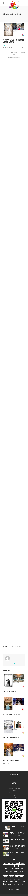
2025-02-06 (6, 763)
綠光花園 (11, 881)
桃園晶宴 (18, 879)
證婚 (18, 884)
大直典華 (17, 868)
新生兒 (16, 876)
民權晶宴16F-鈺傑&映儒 (9, 691)
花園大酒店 (23, 881)
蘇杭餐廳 (10, 884)
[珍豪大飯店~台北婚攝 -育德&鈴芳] (7, 658)
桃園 (14, 879)
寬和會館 (16, 871)
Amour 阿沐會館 (7, 863)
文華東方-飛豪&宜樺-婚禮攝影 (11, 737)
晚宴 (4, 879)
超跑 (22, 884)
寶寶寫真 (21, 871)
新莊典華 (22, 876)
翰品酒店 (16, 881)
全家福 (17, 863)
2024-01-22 (11, 45)
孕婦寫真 (6, 871)
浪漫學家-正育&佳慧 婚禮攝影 (17, 852)
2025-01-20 (17, 854)
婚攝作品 (8, 47)
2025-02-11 (6, 740)
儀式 (13, 863)
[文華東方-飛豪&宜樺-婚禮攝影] (14, 727)
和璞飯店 (6, 868)
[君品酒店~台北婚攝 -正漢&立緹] (14, 703)
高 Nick (16, 663)
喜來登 (12, 868)
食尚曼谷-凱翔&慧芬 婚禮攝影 (11, 760)
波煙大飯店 (5, 881)
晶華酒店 (9, 879)
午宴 (15, 646)
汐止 (23, 879)
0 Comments (16, 47)
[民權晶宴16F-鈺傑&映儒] (14, 680)
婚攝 (17, 646)
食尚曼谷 (17, 889)
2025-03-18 (6, 717)
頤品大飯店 (11, 889)
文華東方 (6, 876)
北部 (12, 646)
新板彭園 (11, 876)
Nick (5, 45)
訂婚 (15, 884)
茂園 (5, 884)
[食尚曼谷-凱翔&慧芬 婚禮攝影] (14, 750)
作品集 (4, 47)
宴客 (20, 646)
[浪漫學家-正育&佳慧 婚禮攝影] (6, 854)
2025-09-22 (6, 693)
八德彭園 (22, 863)
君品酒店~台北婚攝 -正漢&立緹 (11, 714)
